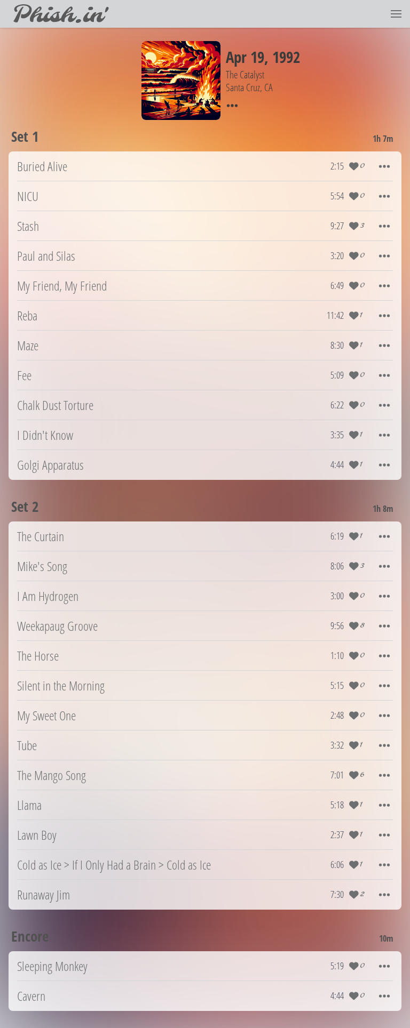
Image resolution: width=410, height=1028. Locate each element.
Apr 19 (245, 56)
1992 (286, 56)
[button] (396, 14)
